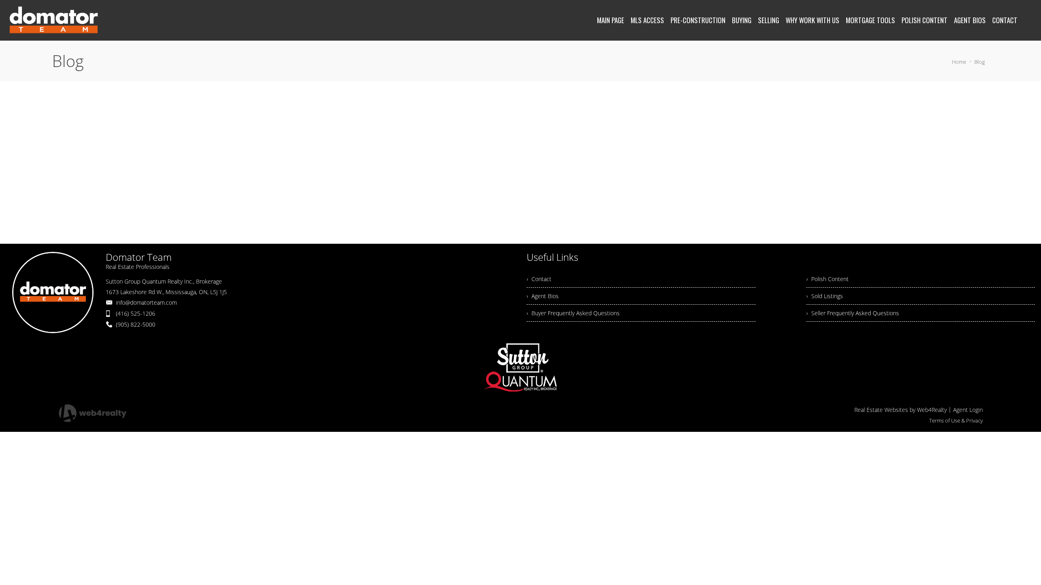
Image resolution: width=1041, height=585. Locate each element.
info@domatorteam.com (146, 302)
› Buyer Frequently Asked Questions (573, 313)
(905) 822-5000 (135, 324)
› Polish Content (827, 279)
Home (959, 61)
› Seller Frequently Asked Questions (852, 313)
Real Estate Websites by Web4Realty (900, 410)
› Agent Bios (543, 296)
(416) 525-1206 (135, 313)
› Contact (539, 279)
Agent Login (968, 410)
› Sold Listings (824, 296)
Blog (979, 61)
